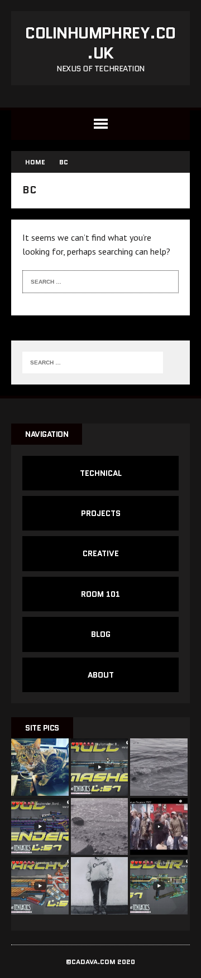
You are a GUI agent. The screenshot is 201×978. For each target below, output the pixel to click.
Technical (101, 473)
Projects (101, 513)
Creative (101, 553)
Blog (101, 634)
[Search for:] (92, 280)
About (101, 674)
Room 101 (100, 594)
